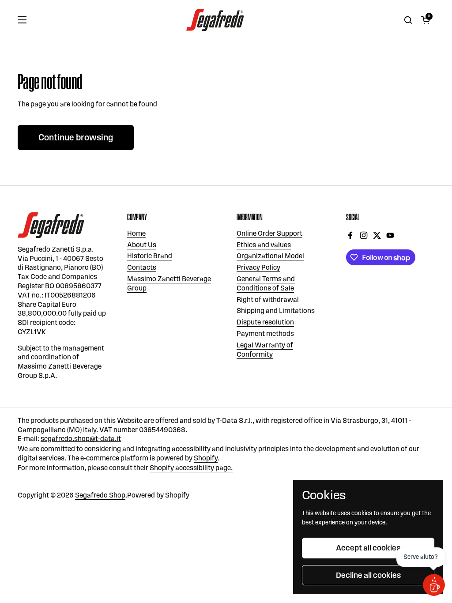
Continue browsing (75, 137)
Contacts (141, 267)
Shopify (206, 458)
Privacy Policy (258, 267)
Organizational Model (270, 256)
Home (136, 233)
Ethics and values (264, 245)
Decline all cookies (368, 575)
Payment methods (265, 333)
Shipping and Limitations (276, 310)
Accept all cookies (368, 547)
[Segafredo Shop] (215, 20)
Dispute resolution (265, 322)
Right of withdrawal (268, 299)
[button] (425, 20)
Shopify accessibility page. (191, 467)
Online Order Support (269, 233)
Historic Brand (149, 256)
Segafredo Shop (100, 495)
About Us (141, 245)
